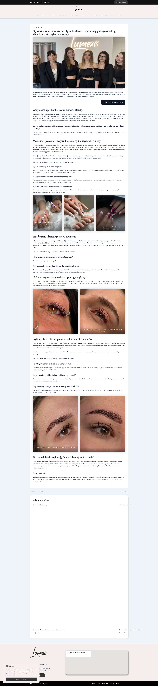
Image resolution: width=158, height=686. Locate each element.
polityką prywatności (11, 675)
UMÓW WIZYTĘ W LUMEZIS (113, 102)
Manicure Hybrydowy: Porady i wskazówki (48, 630)
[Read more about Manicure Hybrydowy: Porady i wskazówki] (75, 565)
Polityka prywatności (113, 683)
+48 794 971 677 (35, 2)
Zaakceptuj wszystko (21, 679)
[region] (21, 673)
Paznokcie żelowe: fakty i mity (130, 630)
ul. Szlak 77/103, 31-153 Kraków (40, 668)
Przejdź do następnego (37, 491)
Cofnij (125, 491)
